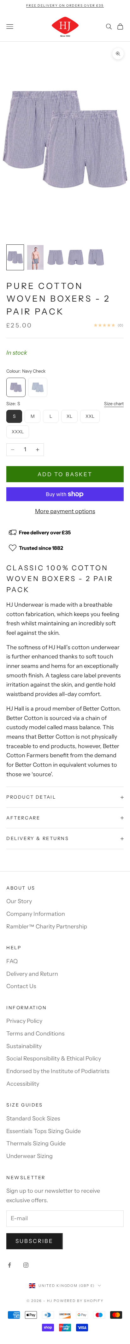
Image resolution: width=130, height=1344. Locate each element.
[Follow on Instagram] (26, 1265)
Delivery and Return (32, 973)
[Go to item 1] (15, 257)
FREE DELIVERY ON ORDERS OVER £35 (65, 5)
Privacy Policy (24, 1020)
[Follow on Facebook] (9, 1265)
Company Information (35, 913)
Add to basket (65, 474)
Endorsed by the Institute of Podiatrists (57, 1071)
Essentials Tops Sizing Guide (43, 1131)
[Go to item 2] (35, 257)
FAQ (12, 961)
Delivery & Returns (37, 838)
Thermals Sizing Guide (36, 1143)
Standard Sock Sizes (33, 1118)
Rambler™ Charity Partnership (46, 926)
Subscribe (34, 1241)
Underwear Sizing (29, 1156)
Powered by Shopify (79, 1301)
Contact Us (21, 986)
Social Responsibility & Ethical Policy (53, 1058)
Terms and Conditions (35, 1033)
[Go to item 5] (96, 257)
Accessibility (22, 1083)
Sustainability (24, 1046)
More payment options (65, 511)
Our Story (19, 901)
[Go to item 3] (55, 257)
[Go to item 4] (76, 257)
